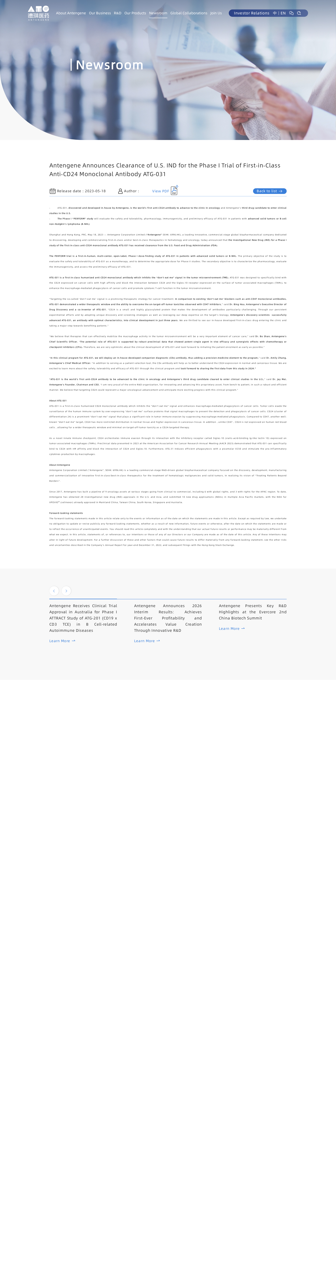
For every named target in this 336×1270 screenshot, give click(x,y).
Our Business (100, 13)
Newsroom (158, 13)
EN (283, 13)
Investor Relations (251, 13)
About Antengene (71, 13)
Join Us (216, 13)
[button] (54, 591)
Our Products (135, 13)
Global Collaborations (188, 13)
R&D (117, 13)
